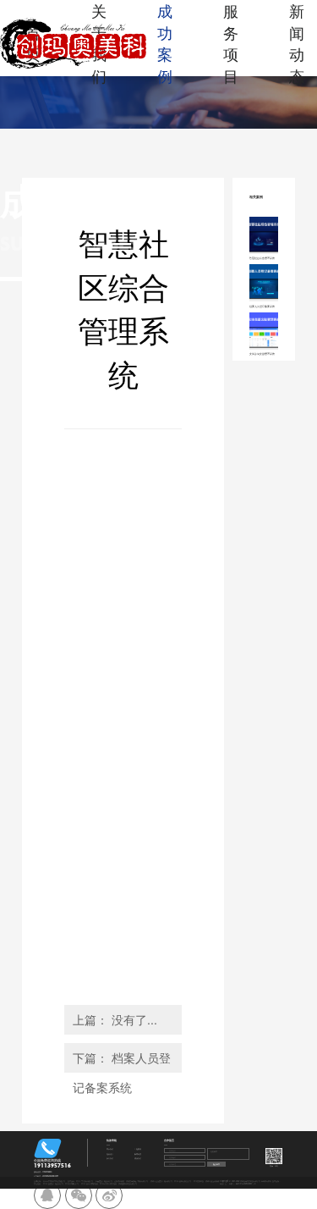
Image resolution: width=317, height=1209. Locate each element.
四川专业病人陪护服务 (108, 1183)
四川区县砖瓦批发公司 (182, 1181)
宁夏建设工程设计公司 (104, 1181)
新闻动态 (296, 43)
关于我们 (110, 1149)
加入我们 (110, 1158)
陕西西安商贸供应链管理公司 (54, 1181)
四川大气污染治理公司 (84, 1181)
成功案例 (164, 43)
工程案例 (137, 1149)
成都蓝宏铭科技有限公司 (127, 1183)
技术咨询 (71, 1181)
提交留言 (216, 1164)
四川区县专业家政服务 (89, 1183)
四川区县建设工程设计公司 (53, 1183)
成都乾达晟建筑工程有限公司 (161, 1181)
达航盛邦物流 (119, 1181)
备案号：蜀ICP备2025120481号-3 (242, 1183)
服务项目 (230, 43)
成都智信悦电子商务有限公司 (137, 1181)
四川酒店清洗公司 (72, 1183)
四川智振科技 (199, 1181)
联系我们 (137, 1158)
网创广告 (223, 1183)
